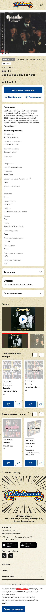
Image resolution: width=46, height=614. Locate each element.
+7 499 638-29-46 (10, 530)
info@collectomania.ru (11, 533)
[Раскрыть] (42, 564)
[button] (15, 340)
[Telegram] (4, 555)
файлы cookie (22, 588)
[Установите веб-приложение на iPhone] (10, 545)
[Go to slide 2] (5, 54)
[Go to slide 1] (2, 54)
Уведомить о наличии (23, 90)
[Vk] (10, 555)
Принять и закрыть (13, 609)
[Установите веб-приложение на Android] (28, 545)
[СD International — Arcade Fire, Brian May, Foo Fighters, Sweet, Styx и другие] (24, 511)
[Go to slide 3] (8, 54)
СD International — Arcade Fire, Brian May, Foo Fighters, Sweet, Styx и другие (24, 518)
